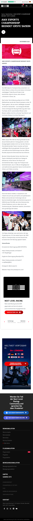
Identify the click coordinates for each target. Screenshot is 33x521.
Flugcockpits (6, 452)
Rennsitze (5, 438)
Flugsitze (5, 455)
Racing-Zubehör (7, 440)
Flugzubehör (6, 457)
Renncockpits (7, 432)
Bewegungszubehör (9, 469)
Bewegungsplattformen (10, 466)
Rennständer (6, 435)
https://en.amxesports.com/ (15, 269)
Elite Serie (7, 443)
